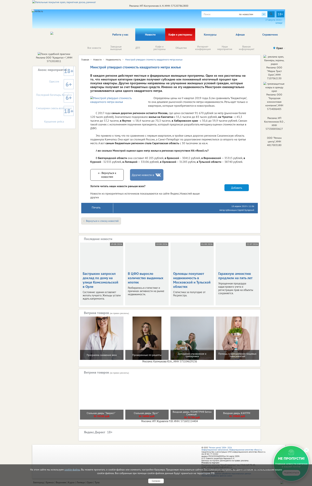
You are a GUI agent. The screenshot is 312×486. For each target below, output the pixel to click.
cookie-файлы (72, 469)
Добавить (236, 187)
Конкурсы (210, 34)
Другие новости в (143, 175)
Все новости (94, 47)
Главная (85, 59)
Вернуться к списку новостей (102, 221)
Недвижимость (113, 59)
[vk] (158, 175)
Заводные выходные (116, 48)
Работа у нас (120, 34)
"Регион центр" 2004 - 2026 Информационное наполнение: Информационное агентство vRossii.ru (232, 448)
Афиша (240, 34)
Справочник (270, 34)
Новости (150, 34)
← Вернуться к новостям (107, 174)
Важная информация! (246, 48)
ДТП (137, 47)
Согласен (156, 481)
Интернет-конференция (203, 48)
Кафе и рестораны (180, 34)
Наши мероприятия (224, 48)
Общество (181, 47)
